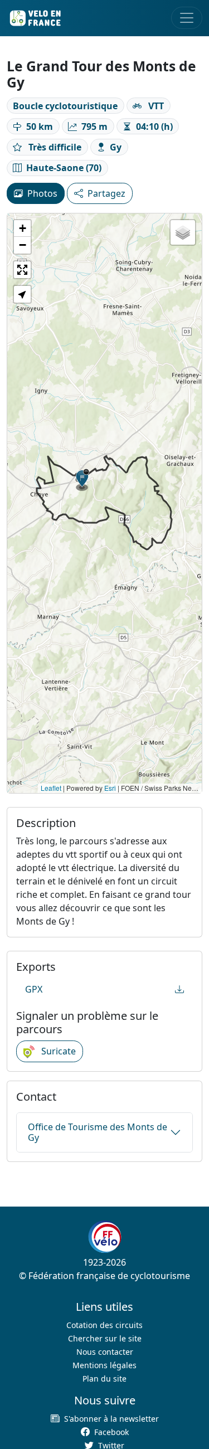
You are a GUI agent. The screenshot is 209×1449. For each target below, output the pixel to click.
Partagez (106, 193)
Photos (42, 193)
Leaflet (51, 787)
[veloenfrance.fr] (34, 18)
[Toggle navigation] (186, 18)
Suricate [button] (57, 1051)
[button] (82, 480)
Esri (110, 787)
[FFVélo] (104, 1237)
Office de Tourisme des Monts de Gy (97, 1132)
